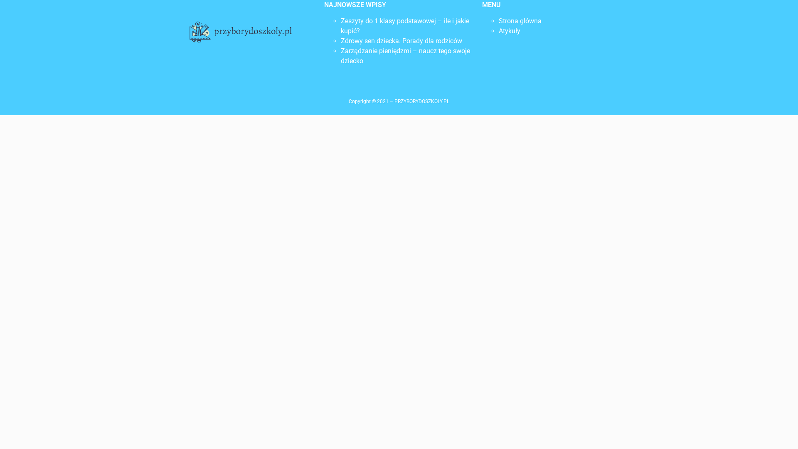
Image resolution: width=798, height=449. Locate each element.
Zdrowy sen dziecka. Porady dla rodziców (401, 41)
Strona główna (520, 21)
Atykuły (509, 31)
